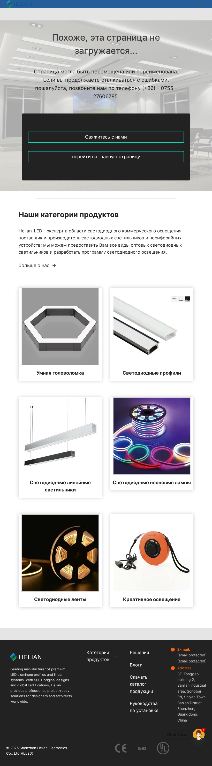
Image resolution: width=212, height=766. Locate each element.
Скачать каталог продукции (141, 684)
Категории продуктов (98, 656)
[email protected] (192, 655)
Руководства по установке (144, 707)
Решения (139, 652)
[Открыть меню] (201, 4)
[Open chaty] (199, 732)
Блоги (136, 665)
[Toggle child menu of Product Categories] (115, 656)
